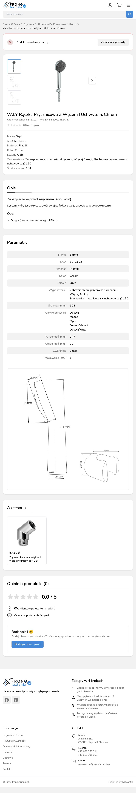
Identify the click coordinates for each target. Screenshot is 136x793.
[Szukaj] (129, 14)
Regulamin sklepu (13, 735)
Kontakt (7, 769)
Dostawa (8, 757)
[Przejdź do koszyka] (119, 5)
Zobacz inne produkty (113, 42)
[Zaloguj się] (110, 5)
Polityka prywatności (14, 740)
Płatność (8, 752)
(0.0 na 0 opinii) (30, 125)
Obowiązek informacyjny (16, 746)
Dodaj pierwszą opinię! (27, 644)
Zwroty (7, 763)
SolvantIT (127, 782)
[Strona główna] (15, 5)
